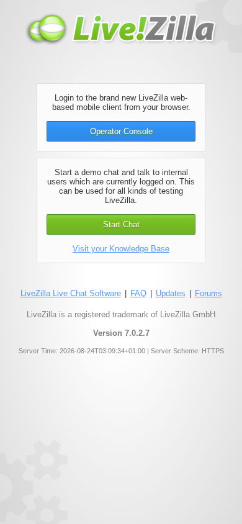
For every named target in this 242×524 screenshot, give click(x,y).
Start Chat (121, 224)
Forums (208, 293)
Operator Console (121, 131)
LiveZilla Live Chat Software (70, 293)
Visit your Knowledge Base (121, 248)
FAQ (138, 293)
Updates (171, 293)
